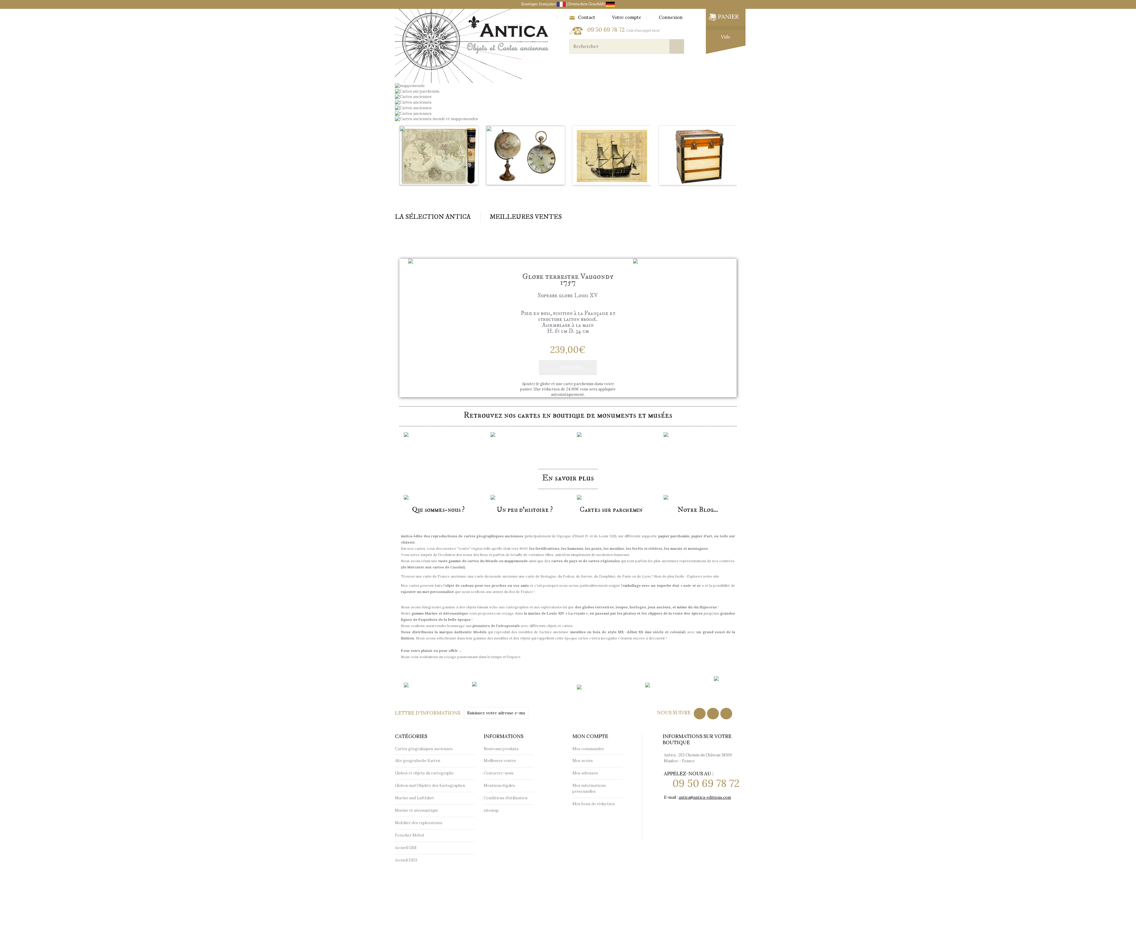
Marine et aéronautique (618, 70)
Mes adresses (585, 773)
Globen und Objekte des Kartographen (430, 785)
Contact (586, 17)
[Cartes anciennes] (413, 102)
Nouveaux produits (501, 748)
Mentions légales (499, 785)
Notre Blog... (697, 509)
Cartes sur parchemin (611, 509)
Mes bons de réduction (593, 803)
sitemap (491, 810)
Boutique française (539, 4)
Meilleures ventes (500, 760)
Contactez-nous (499, 773)
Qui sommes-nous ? (438, 509)
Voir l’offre (572, 367)
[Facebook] (700, 713)
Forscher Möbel (409, 835)
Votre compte (626, 17)
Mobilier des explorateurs (697, 70)
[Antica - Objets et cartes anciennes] (473, 46)
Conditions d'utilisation (505, 797)
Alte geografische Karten (417, 760)
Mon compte (590, 736)
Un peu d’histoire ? (525, 509)
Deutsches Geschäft (587, 4)
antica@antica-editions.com (705, 797)
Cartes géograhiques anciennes (437, 70)
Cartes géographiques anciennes (438, 195)
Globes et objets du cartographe (532, 70)
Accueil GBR (406, 847)
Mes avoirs (582, 760)
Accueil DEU (406, 860)
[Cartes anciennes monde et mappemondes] (436, 118)
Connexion (670, 17)
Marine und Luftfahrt (414, 797)
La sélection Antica (433, 217)
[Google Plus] (726, 713)
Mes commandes (588, 748)
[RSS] (713, 713)
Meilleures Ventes (526, 217)
